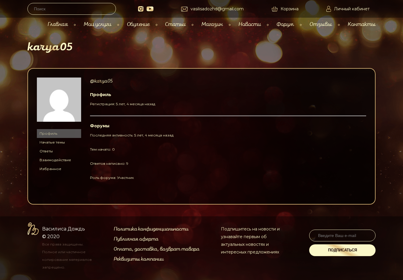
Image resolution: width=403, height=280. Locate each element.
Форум (285, 24)
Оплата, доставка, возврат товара (156, 249)
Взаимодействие (55, 160)
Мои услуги (97, 24)
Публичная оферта (136, 239)
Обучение (138, 24)
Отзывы (320, 24)
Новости (249, 24)
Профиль (48, 133)
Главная (57, 24)
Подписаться (342, 250)
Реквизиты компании (138, 259)
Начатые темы (52, 142)
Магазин (212, 24)
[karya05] (59, 126)
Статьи (175, 24)
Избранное (50, 169)
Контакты (362, 24)
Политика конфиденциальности (151, 229)
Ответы (46, 151)
